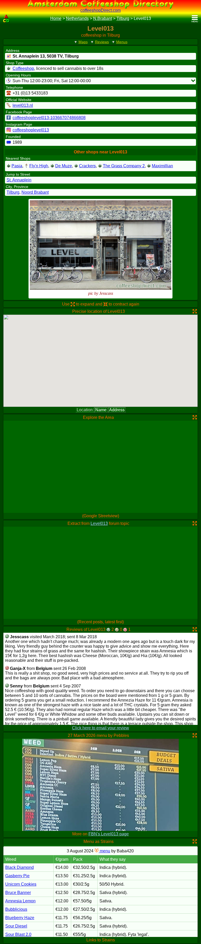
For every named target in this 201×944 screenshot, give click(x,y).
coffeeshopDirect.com (100, 10)
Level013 (99, 523)
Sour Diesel (16, 926)
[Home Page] (6, 19)
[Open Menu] (195, 18)
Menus (121, 42)
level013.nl (23, 105)
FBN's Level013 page (108, 834)
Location (85, 410)
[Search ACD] (14, 18)
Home (56, 18)
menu (104, 851)
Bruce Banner (18, 892)
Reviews (102, 42)
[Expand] (193, 81)
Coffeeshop (23, 68)
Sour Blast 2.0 (18, 934)
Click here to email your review (100, 728)
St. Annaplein (19, 180)
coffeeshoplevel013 (31, 130)
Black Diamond (19, 867)
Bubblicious (16, 909)
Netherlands (77, 18)
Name (101, 410)
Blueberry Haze (19, 917)
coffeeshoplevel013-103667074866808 (49, 117)
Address (117, 410)
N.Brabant (102, 18)
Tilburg (122, 18)
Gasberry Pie (17, 876)
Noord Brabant (35, 192)
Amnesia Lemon (20, 901)
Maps (83, 42)
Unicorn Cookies (20, 884)
